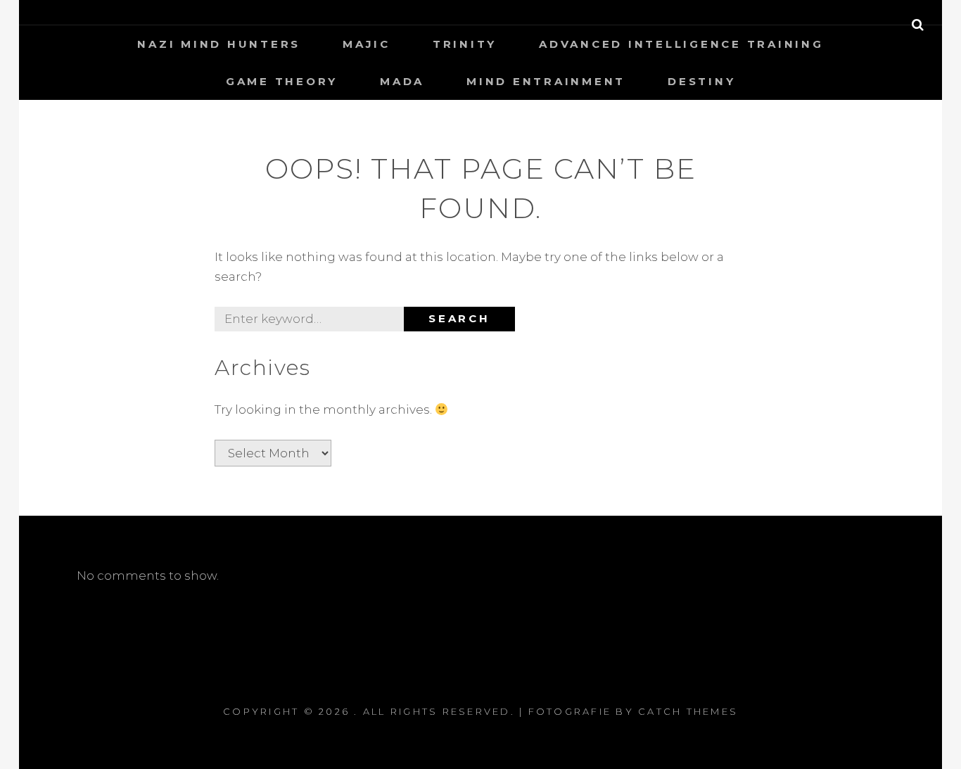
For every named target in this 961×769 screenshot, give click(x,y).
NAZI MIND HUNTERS (218, 44)
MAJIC (366, 44)
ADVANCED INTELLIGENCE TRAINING (681, 44)
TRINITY (465, 44)
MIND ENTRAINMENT (545, 81)
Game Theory (282, 81)
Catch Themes (688, 711)
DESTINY (701, 81)
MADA (402, 81)
